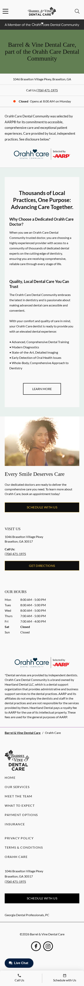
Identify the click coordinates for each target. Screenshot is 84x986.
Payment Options (21, 815)
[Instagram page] (48, 946)
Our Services (17, 787)
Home (10, 777)
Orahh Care (16, 857)
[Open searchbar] (77, 11)
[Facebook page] (36, 946)
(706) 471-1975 (47, 90)
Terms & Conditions (24, 847)
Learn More (42, 389)
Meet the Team (18, 796)
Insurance (15, 824)
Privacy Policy (19, 838)
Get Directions (42, 565)
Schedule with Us (42, 507)
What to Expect (20, 805)
